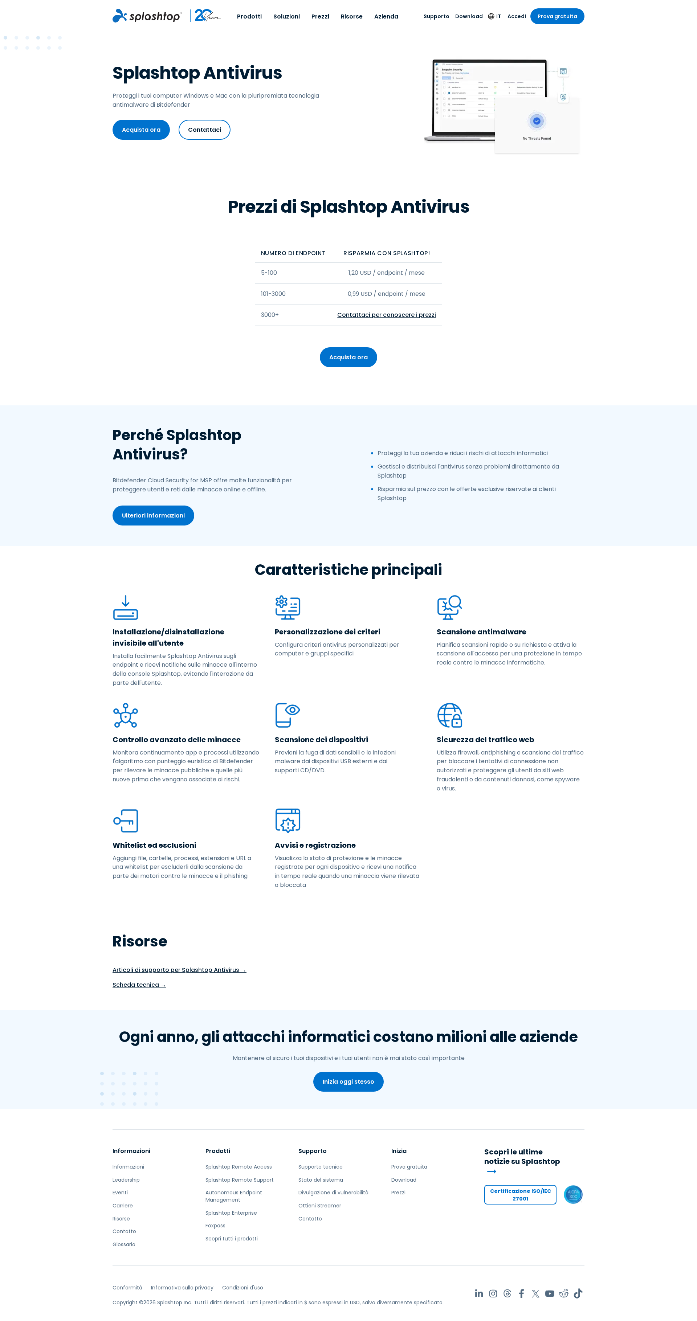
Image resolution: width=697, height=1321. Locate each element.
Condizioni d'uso (242, 1287)
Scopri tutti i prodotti (231, 1238)
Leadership (126, 1179)
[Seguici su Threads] (507, 1293)
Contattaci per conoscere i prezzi (386, 315)
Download (469, 16)
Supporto (436, 16)
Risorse (352, 16)
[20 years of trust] (202, 16)
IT (498, 16)
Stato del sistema (320, 1179)
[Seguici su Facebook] (521, 1293)
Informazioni (131, 1151)
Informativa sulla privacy (182, 1287)
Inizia (399, 1151)
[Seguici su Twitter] (535, 1293)
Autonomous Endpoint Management (233, 1196)
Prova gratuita (557, 16)
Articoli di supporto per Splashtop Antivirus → (179, 970)
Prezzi (320, 16)
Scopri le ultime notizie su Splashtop (522, 1157)
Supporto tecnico (320, 1166)
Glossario (124, 1244)
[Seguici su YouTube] (549, 1293)
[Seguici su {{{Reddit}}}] (564, 1293)
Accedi (517, 16)
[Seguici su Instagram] (493, 1293)
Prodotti (249, 16)
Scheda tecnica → (139, 985)
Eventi (120, 1192)
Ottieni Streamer (319, 1205)
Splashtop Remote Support (239, 1179)
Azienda (386, 16)
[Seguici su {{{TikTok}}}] (578, 1293)
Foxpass (215, 1225)
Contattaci (204, 130)
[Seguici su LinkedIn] (479, 1293)
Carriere (123, 1205)
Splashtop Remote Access (238, 1166)
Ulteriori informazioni (153, 515)
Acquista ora (141, 130)
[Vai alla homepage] (147, 16)
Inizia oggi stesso (348, 1081)
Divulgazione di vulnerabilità (333, 1192)
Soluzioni (286, 16)
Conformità (127, 1287)
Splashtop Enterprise (231, 1212)
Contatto (124, 1231)
